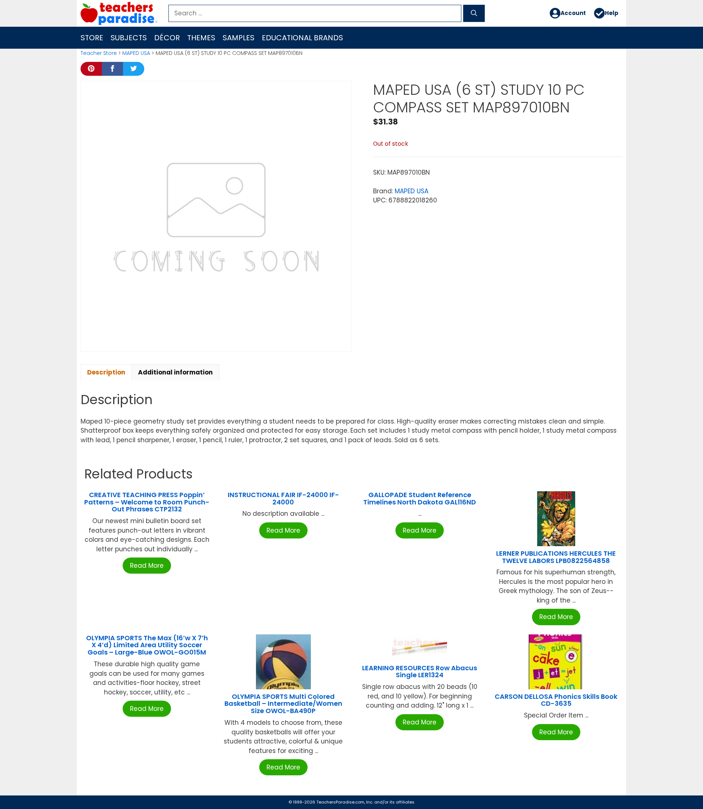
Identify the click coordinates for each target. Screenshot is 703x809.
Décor (167, 38)
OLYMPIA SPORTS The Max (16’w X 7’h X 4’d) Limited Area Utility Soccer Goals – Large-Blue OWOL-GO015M (147, 645)
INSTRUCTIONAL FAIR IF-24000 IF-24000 (283, 498)
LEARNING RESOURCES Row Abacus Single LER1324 (419, 671)
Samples (238, 38)
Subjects (129, 38)
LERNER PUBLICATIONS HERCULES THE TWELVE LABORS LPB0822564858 (556, 557)
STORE (92, 38)
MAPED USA (136, 53)
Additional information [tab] (175, 372)
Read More (147, 565)
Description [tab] (106, 372)
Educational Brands (302, 38)
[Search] (474, 13)
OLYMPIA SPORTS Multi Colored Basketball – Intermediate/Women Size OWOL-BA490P (283, 704)
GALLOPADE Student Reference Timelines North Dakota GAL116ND (419, 498)
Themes (201, 38)
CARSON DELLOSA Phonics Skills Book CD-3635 (556, 700)
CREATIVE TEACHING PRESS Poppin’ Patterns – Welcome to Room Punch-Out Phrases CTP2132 (146, 502)
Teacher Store (99, 53)
